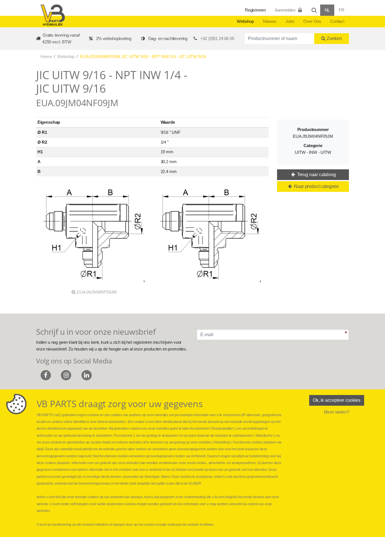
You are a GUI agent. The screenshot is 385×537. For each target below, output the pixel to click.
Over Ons (312, 21)
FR (341, 10)
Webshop (245, 21)
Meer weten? (336, 412)
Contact (337, 21)
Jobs (290, 21)
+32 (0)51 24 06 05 (217, 38)
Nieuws (269, 21)
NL (327, 10)
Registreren (255, 10)
